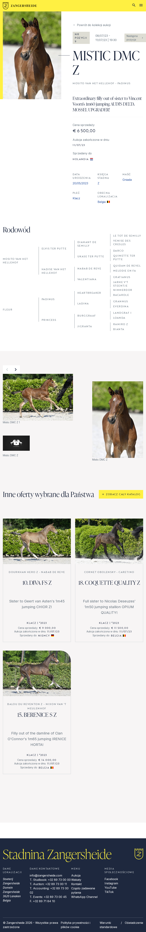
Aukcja (75, 875)
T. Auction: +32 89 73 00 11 (48, 884)
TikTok (109, 892)
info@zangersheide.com (46, 875)
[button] (7, 369)
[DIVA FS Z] (37, 541)
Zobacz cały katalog (123, 494)
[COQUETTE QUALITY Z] (109, 541)
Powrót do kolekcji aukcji (94, 25)
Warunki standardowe (108, 925)
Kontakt (76, 884)
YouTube (111, 887)
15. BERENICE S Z (36, 715)
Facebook (111, 879)
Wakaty (76, 880)
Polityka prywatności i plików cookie (75, 925)
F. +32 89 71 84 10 (42, 901)
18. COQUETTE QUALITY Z (109, 583)
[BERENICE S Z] (37, 673)
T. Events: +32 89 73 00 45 (48, 897)
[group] (38, 399)
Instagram (111, 883)
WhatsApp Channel (84, 897)
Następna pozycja (132, 37)
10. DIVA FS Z (36, 583)
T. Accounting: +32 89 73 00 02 (49, 890)
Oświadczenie (134, 923)
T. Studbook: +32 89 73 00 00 (50, 880)
